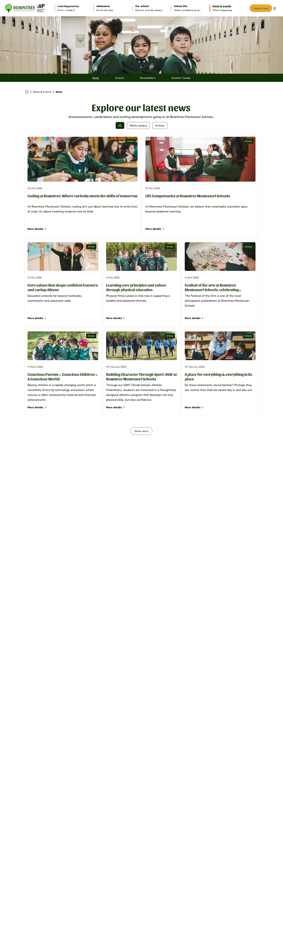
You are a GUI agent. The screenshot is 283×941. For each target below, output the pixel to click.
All (120, 125)
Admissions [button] (103, 6)
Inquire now (261, 8)
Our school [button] (142, 6)
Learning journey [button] (68, 6)
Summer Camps (181, 77)
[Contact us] (275, 8)
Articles (160, 125)
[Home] (25, 8)
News (95, 77)
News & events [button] (222, 6)
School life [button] (181, 6)
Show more (141, 431)
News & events (42, 91)
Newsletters (147, 77)
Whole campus (138, 125)
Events (119, 77)
